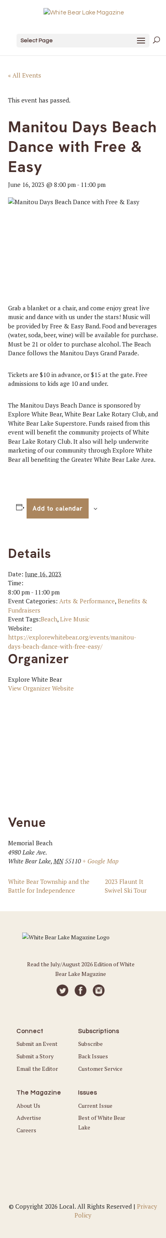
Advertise (29, 1117)
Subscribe (90, 1043)
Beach (49, 619)
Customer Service (100, 1068)
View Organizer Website (41, 688)
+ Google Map (100, 861)
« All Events (24, 75)
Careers (26, 1130)
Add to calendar (58, 508)
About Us (28, 1105)
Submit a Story (35, 1056)
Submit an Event (37, 1043)
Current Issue (95, 1105)
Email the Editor (37, 1068)
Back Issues (93, 1056)
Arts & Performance (87, 601)
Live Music (74, 619)
